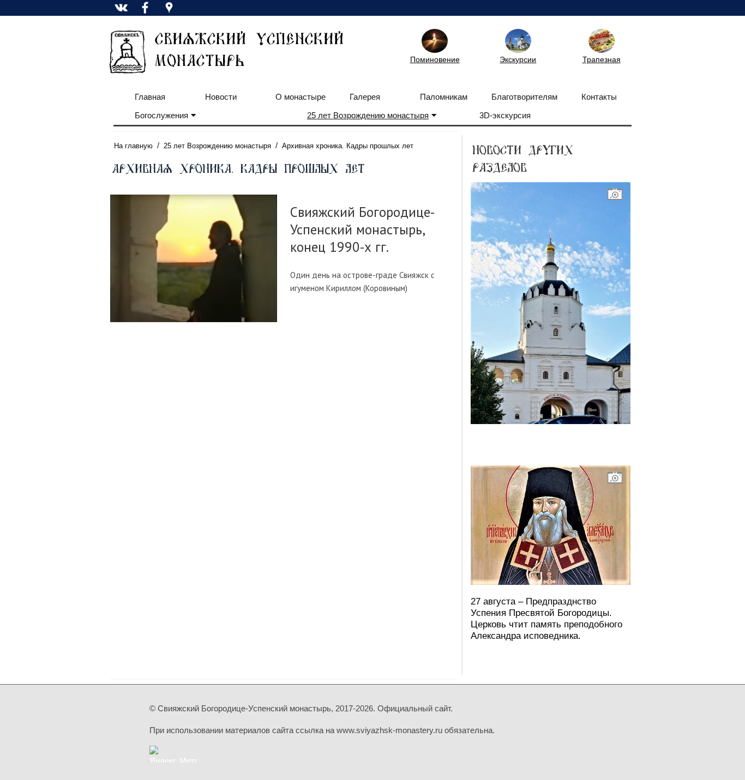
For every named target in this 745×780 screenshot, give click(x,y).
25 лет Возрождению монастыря (368, 115)
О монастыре (300, 96)
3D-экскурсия (505, 115)
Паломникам (443, 96)
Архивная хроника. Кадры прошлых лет (347, 146)
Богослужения (161, 115)
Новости (221, 96)
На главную (133, 146)
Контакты (599, 96)
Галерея (365, 96)
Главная (150, 96)
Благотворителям (524, 96)
